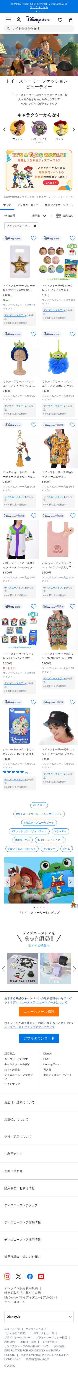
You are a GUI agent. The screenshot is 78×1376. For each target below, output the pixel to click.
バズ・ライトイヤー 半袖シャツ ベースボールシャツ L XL (19, 566)
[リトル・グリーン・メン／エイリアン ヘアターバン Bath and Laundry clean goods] (19, 357)
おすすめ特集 (12, 1069)
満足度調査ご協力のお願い (22, 1256)
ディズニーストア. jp (15, 315)
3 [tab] (43, 12)
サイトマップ (12, 1084)
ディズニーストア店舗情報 (22, 1222)
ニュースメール (15, 1302)
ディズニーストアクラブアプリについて (29, 1027)
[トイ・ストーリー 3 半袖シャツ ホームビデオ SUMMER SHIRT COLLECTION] (58, 448)
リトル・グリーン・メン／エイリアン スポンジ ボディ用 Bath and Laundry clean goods (58, 384)
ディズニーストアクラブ (21, 1205)
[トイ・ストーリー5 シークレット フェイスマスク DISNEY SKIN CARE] (58, 261)
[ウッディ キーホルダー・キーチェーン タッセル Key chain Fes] (19, 448)
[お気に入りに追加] (33, 238)
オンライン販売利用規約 (21, 1288)
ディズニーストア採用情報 (22, 1239)
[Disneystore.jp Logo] (37, 19)
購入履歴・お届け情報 (19, 1188)
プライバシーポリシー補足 (51, 1337)
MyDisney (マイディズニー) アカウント (31, 1297)
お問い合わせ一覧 (43, 1333)
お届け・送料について (19, 1102)
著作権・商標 (28, 1341)
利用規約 (9, 1341)
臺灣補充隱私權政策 (37, 1359)
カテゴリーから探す (16, 1059)
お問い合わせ (13, 1171)
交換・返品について (18, 1136)
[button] (7, 882)
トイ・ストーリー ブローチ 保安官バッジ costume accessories (19, 288)
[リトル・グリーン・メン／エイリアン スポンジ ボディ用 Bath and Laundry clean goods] (58, 357)
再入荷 (47, 1069)
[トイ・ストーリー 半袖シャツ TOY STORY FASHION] (58, 630)
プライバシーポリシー (17, 1337)
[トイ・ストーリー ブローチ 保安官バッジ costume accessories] (19, 261)
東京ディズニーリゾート (57, 1074)
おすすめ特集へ (39, 945)
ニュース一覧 (12, 1328)
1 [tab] (38, 12)
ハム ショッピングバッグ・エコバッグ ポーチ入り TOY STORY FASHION (58, 566)
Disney (47, 1053)
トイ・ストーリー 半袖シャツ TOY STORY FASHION (58, 656)
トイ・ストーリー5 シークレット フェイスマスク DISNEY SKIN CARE (57, 288)
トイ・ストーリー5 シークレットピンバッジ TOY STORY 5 (18, 656)
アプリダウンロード (39, 1038)
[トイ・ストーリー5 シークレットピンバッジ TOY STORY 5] (19, 630)
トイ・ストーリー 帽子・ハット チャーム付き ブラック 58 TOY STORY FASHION (58, 752)
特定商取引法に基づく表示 (22, 1293)
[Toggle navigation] (8, 20)
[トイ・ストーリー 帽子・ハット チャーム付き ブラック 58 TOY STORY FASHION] (58, 725)
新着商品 (9, 1053)
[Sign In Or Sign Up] (19, 20)
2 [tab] (41, 12)
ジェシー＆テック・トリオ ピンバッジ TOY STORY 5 (18, 751)
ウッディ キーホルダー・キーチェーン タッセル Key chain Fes (19, 475)
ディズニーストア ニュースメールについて (40, 1002)
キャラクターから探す (17, 1064)
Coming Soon (51, 1064)
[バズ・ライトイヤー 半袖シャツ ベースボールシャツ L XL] (19, 539)
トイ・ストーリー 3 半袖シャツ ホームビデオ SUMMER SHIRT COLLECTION (57, 475)
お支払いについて (16, 1119)
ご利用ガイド (13, 1154)
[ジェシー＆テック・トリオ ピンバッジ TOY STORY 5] (19, 725)
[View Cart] (71, 20)
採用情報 (59, 1346)
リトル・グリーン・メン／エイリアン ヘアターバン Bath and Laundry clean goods (18, 384)
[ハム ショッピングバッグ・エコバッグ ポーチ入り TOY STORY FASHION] (58, 539)
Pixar (46, 1059)
